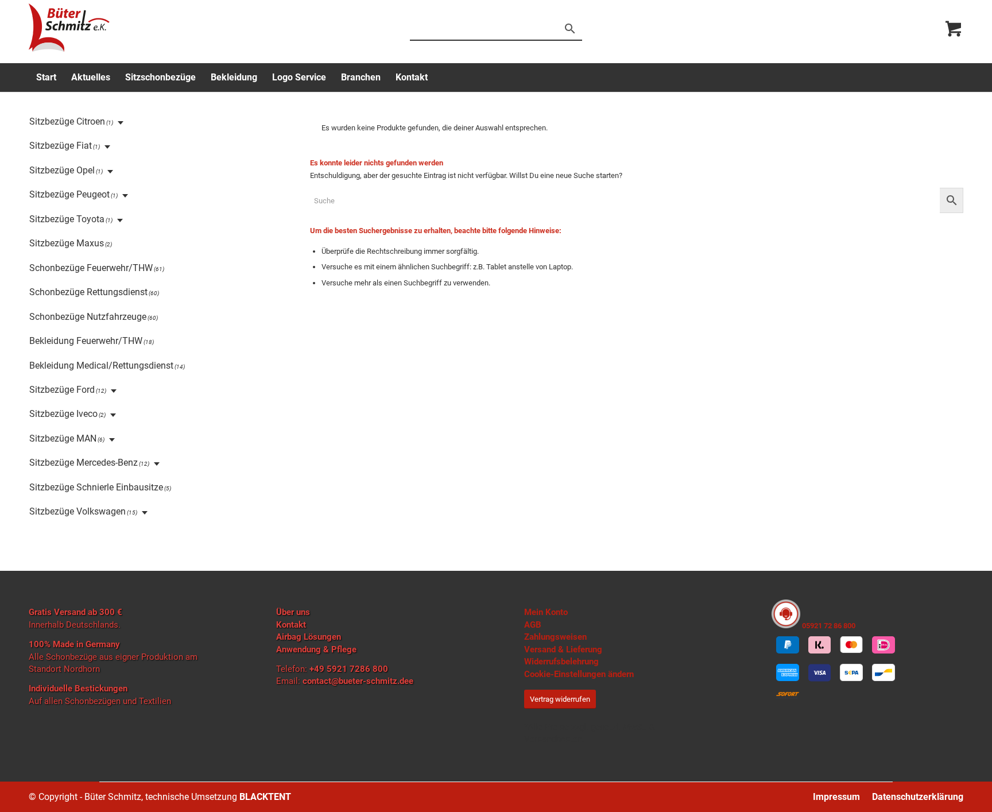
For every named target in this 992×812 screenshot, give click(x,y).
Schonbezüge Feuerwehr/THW (91, 267)
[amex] (788, 672)
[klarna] (820, 645)
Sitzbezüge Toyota (66, 219)
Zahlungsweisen (555, 637)
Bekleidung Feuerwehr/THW (85, 340)
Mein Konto (546, 612)
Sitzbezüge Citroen (67, 121)
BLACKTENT (265, 796)
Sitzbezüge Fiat (60, 145)
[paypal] (788, 645)
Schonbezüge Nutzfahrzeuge (87, 316)
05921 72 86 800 (827, 625)
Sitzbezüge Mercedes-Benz (83, 462)
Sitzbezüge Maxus (66, 243)
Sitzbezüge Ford (62, 389)
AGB (532, 625)
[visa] (820, 672)
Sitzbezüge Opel (62, 170)
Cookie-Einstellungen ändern (579, 674)
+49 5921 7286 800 (348, 669)
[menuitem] (46, 77)
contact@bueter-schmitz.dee (358, 681)
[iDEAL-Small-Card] (883, 645)
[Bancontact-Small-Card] (883, 672)
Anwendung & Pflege (316, 649)
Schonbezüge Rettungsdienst (88, 292)
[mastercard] (851, 645)
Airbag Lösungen (308, 637)
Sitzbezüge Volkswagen (77, 511)
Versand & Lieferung (563, 649)
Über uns (293, 612)
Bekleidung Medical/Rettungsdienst (101, 365)
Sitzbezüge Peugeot (69, 194)
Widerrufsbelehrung (561, 661)
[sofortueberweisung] (788, 695)
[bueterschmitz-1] (69, 27)
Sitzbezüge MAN (62, 438)
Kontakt (291, 625)
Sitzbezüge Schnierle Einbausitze (96, 487)
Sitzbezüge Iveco (63, 413)
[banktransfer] (851, 672)
